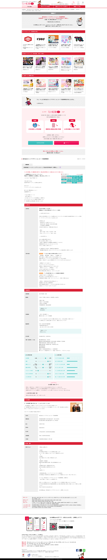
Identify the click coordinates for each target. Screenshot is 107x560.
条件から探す (24, 544)
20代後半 (35, 507)
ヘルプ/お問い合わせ (56, 550)
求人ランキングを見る (45, 6)
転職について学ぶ (77, 6)
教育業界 (57, 503)
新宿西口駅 (40, 501)
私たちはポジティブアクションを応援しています (52, 556)
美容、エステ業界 (46, 503)
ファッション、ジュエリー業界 (37, 503)
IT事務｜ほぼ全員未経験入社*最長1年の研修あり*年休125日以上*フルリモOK (53, 89)
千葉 (37, 543)
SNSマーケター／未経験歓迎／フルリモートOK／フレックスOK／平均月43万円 (41, 67)
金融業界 (62, 502)
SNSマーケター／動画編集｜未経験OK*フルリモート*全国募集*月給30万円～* (53, 67)
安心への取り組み (29, 550)
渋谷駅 (36, 501)
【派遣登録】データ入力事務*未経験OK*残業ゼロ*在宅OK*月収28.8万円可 (41, 89)
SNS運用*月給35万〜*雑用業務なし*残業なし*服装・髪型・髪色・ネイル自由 (66, 45)
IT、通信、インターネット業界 (37, 502)
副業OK (35, 544)
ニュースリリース (49, 550)
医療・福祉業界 (67, 502)
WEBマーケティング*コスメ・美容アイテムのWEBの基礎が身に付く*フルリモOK (79, 67)
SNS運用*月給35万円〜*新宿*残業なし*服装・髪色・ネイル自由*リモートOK (53, 45)
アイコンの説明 (80, 174)
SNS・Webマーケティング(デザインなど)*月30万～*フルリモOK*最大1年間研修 (66, 67)
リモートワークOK (30, 544)
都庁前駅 (46, 501)
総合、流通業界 (52, 503)
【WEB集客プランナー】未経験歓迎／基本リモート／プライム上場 (41, 45)
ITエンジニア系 (59, 497)
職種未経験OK (47, 544)
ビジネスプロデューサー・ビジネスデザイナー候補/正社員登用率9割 (79, 45)
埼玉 (35, 543)
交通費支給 (39, 506)
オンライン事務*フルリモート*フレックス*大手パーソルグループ (79, 89)
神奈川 (30, 543)
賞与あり (45, 506)
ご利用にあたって (24, 550)
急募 (42, 506)
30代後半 (49, 507)
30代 (42, 507)
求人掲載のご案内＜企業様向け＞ (42, 550)
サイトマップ (35, 550)
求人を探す (30, 6)
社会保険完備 (34, 506)
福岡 (46, 543)
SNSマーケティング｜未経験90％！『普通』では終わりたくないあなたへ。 (28, 67)
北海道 (49, 543)
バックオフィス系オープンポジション (28, 45)
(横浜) (32, 543)
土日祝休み (52, 544)
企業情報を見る (40, 103)
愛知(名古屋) (43, 543)
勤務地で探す (24, 543)
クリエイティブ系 (73, 497)
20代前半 (39, 507)
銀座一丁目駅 (51, 501)
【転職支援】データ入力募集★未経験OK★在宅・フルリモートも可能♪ (28, 89)
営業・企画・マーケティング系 (44, 497)
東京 (27, 543)
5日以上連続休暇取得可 (58, 506)
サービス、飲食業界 (73, 502)
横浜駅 (43, 501)
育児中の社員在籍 (50, 506)
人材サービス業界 (46, 502)
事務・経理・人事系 (35, 497)
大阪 (39, 543)
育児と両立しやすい (40, 544)
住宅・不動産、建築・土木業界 (55, 502)
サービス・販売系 (53, 497)
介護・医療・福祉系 (66, 497)
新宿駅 (33, 501)
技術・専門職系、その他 (36, 498)
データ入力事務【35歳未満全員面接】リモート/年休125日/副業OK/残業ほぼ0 (66, 89)
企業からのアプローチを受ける (61, 6)
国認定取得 (56, 544)
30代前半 (45, 507)
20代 (33, 507)
